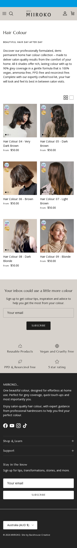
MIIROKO (15, 534)
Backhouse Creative (39, 534)
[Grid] (65, 97)
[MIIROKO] (38, 13)
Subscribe (38, 325)
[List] (71, 97)
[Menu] (4, 13)
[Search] (13, 13)
